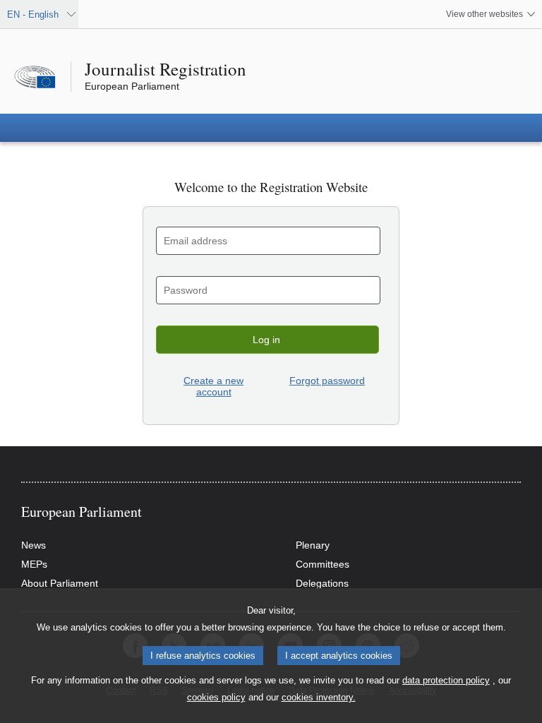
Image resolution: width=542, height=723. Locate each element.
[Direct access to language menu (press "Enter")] (5, 5)
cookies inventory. (319, 697)
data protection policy (446, 680)
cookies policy (216, 697)
